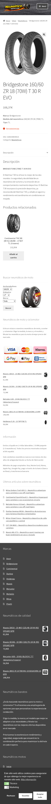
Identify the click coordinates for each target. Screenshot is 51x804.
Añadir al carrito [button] (13, 256)
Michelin (10, 594)
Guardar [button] (25, 796)
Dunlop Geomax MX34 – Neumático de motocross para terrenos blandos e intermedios (26, 512)
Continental (11, 568)
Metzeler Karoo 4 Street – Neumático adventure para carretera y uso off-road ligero (25, 505)
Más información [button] (28, 779)
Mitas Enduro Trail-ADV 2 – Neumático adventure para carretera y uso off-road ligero (26, 491)
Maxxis (9, 583)
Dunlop (9, 573)
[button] (44, 34)
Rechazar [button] (11, 796)
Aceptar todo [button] (40, 795)
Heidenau (10, 578)
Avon (8, 558)
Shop (14, 21)
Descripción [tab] (8, 152)
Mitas (8, 599)
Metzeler (10, 589)
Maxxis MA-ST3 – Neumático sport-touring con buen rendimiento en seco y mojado (25, 533)
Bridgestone (12, 563)
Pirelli (9, 604)
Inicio (8, 21)
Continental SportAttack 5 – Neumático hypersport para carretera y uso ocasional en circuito (27, 498)
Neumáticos (22, 21)
